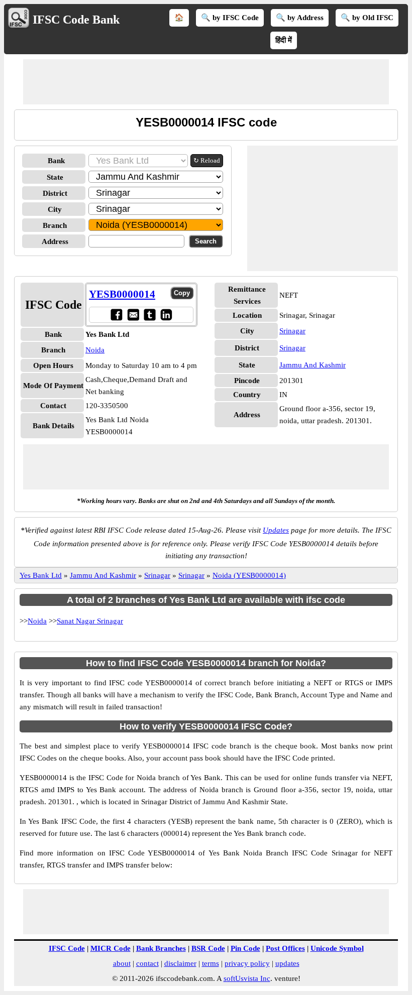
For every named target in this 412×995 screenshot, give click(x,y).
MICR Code (110, 948)
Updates (276, 530)
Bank (56, 161)
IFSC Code (67, 948)
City (55, 209)
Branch (55, 225)
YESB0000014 (122, 294)
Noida (95, 350)
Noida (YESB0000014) (249, 575)
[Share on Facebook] (116, 314)
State (55, 177)
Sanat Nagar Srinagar (90, 621)
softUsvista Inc (247, 978)
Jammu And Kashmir (312, 365)
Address (55, 241)
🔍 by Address (300, 18)
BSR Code (208, 948)
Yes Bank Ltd (41, 575)
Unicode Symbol (337, 948)
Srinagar (292, 331)
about (122, 963)
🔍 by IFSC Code (230, 18)
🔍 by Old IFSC (367, 18)
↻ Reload (206, 160)
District (55, 193)
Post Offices (285, 948)
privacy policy (247, 963)
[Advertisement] (206, 81)
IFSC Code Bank (76, 19)
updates (287, 963)
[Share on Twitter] (149, 314)
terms (210, 963)
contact (147, 963)
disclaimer (180, 963)
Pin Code (245, 948)
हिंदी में (283, 40)
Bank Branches (161, 948)
